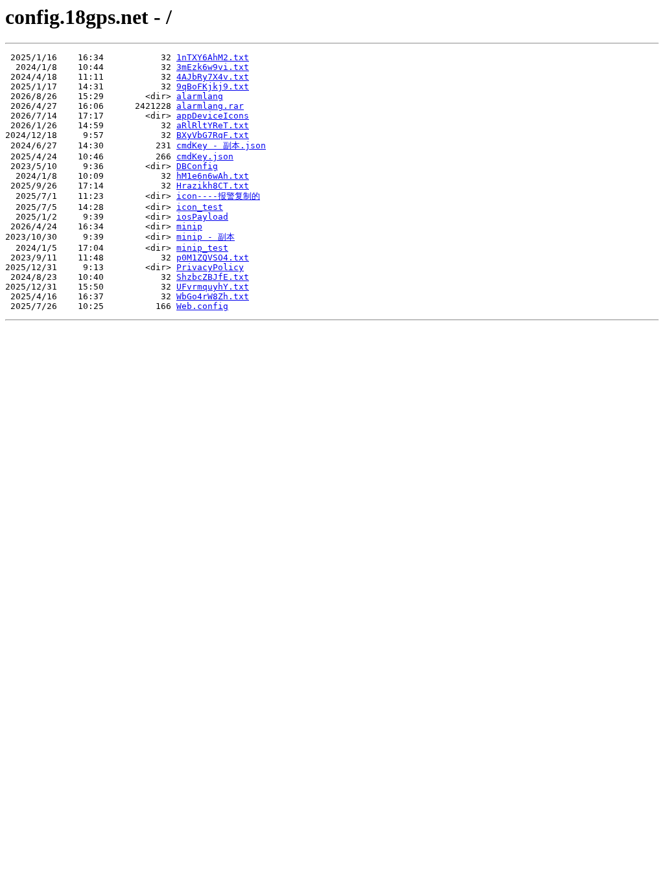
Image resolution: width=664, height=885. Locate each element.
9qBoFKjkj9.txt (212, 86)
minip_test (202, 248)
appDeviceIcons (212, 116)
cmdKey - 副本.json (221, 145)
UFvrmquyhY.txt (212, 287)
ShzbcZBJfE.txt (212, 277)
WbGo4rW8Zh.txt (212, 296)
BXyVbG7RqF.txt (212, 135)
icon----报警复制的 (218, 196)
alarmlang (199, 96)
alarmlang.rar (210, 106)
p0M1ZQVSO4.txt (212, 257)
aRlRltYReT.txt (212, 125)
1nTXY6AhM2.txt (212, 57)
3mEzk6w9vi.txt (212, 67)
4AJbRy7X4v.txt (212, 77)
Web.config (202, 306)
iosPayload (202, 217)
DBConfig (197, 166)
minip (189, 226)
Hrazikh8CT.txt (212, 185)
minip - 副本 (205, 237)
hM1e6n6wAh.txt (212, 176)
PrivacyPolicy (210, 267)
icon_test (199, 207)
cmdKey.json (204, 156)
